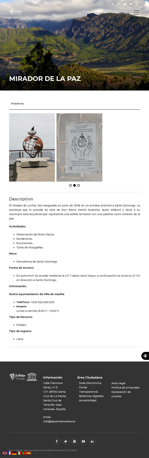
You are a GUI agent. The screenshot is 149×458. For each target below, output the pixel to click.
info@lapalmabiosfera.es (59, 421)
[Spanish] (28, 453)
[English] (5, 453)
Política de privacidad (125, 387)
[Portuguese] (24, 453)
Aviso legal (118, 383)
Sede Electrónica (90, 383)
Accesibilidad (87, 400)
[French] (9, 453)
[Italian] (19, 453)
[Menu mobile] (136, 13)
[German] (14, 453)
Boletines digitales (91, 396)
